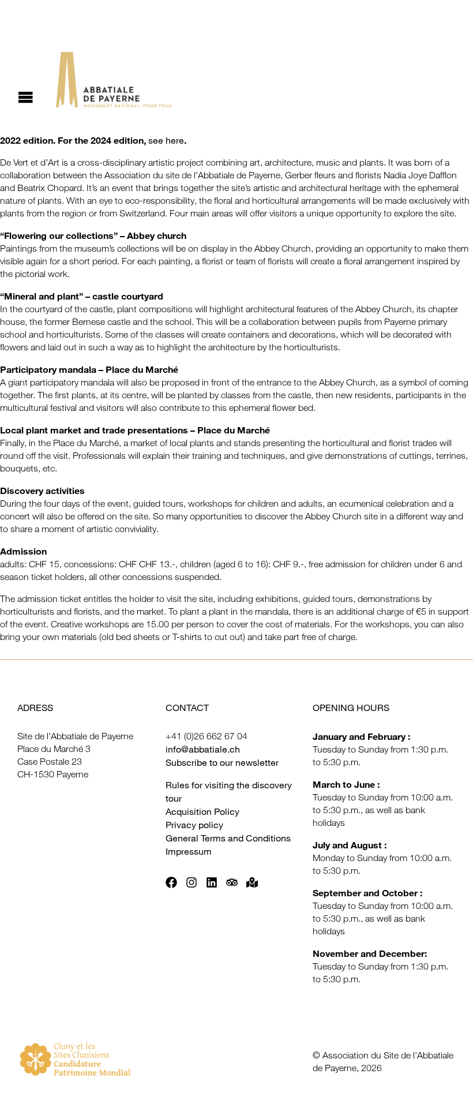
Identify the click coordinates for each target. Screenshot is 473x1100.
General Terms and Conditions (228, 838)
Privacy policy (194, 824)
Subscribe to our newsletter (222, 762)
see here (166, 140)
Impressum (189, 851)
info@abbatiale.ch (203, 749)
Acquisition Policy (202, 811)
